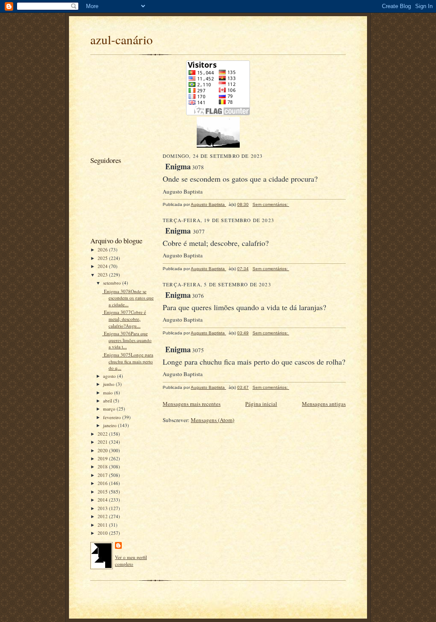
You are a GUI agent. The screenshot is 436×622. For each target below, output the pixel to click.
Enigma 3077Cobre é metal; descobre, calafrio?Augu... (124, 318)
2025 (103, 258)
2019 (103, 458)
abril (108, 400)
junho (109, 384)
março (110, 408)
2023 (103, 274)
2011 (103, 525)
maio (108, 392)
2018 (103, 466)
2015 (103, 491)
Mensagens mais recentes (192, 404)
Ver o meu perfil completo (131, 560)
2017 (103, 475)
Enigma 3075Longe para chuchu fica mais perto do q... (127, 361)
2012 (103, 516)
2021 (103, 442)
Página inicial (261, 404)
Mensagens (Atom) (212, 420)
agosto (110, 376)
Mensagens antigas (324, 404)
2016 (103, 483)
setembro (112, 283)
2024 (103, 266)
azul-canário (121, 39)
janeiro (110, 425)
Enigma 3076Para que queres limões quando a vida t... (127, 340)
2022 (103, 434)
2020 (103, 450)
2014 (103, 499)
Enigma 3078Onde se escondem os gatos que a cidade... (128, 298)
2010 (103, 533)
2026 (103, 249)
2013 (103, 508)
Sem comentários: (270, 204)
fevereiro (112, 417)
